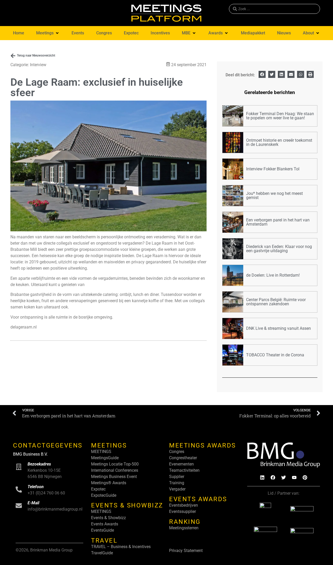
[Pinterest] (305, 477)
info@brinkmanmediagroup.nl (55, 509)
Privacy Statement (186, 550)
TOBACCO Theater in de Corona (275, 354)
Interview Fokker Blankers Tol (272, 168)
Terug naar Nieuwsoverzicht (36, 55)
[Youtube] (294, 477)
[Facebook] (273, 477)
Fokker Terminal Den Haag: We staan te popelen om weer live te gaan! (280, 115)
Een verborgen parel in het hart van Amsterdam (278, 222)
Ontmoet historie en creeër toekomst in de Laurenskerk (279, 142)
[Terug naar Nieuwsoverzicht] (13, 55)
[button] (48, 33)
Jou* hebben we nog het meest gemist (274, 195)
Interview (38, 64)
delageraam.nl (23, 327)
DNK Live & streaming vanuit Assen (278, 328)
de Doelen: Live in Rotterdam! (273, 275)
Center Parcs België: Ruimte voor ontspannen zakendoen (276, 301)
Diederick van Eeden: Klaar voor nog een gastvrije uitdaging (279, 248)
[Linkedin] (262, 477)
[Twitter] (283, 477)
